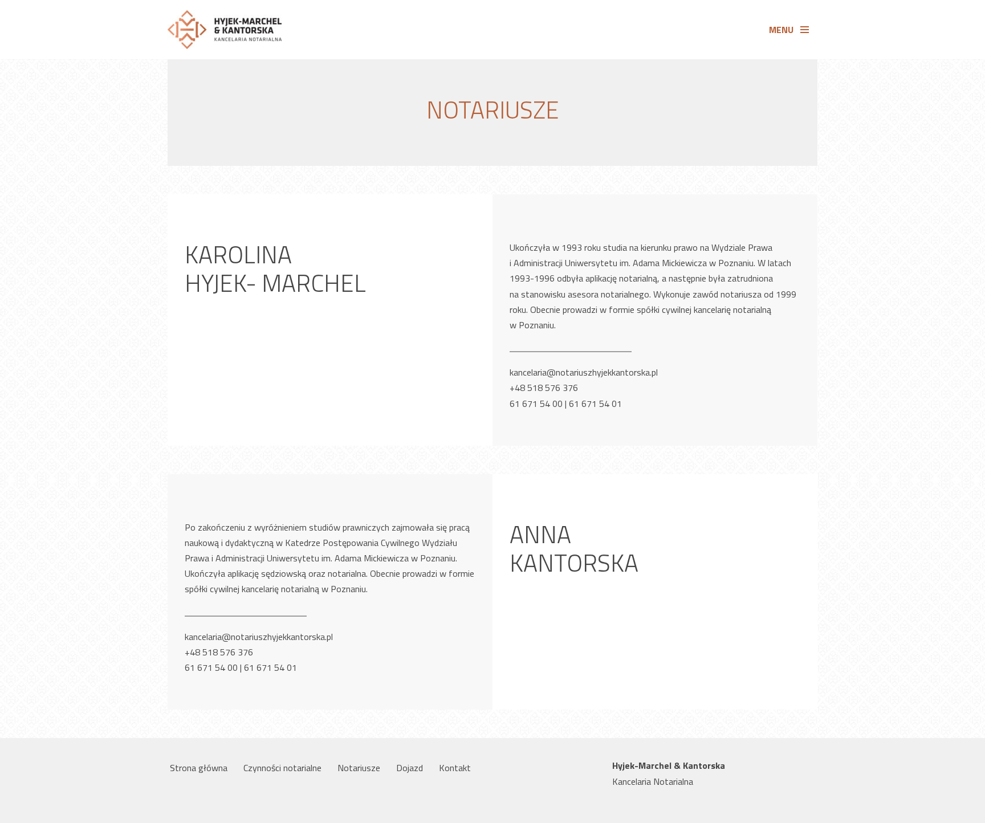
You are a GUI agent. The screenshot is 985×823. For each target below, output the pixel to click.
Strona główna (198, 768)
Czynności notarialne (282, 768)
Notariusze (358, 768)
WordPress (263, 808)
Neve (178, 808)
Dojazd (409, 768)
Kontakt (455, 768)
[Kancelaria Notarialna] (225, 29)
